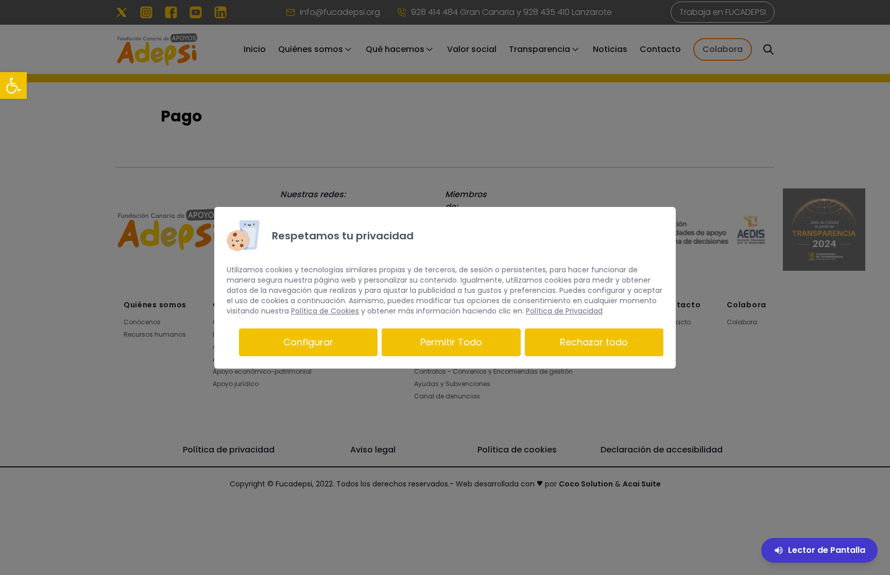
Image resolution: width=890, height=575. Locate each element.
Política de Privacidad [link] (564, 311)
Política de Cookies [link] (325, 311)
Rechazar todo (594, 342)
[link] (13, 85)
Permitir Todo (451, 342)
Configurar (308, 342)
